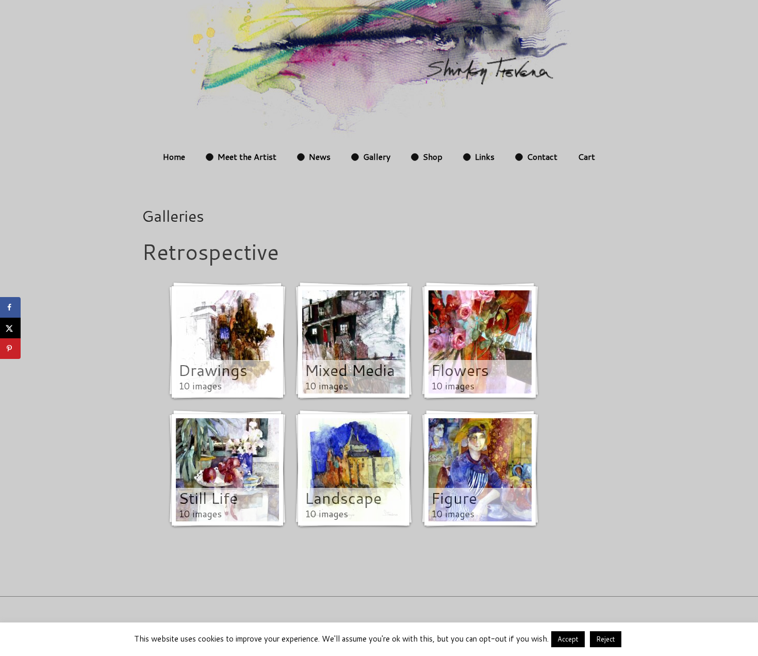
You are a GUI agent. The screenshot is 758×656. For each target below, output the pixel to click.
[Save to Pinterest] (10, 348)
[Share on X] (10, 328)
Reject (605, 639)
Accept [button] (568, 639)
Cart (586, 156)
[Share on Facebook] (10, 307)
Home (174, 156)
